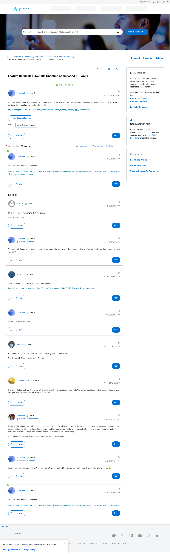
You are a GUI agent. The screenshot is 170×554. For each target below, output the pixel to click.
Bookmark (135, 58)
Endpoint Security (66, 57)
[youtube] (140, 535)
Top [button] (6, 526)
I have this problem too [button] (21, 118)
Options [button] (159, 58)
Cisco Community (13, 57)
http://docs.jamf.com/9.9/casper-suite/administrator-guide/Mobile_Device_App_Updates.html (49, 110)
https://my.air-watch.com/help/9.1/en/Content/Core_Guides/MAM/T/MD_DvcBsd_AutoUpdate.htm (51, 288)
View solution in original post (20, 174)
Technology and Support (34, 57)
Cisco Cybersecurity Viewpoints (144, 171)
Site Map (104, 543)
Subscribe (147, 58)
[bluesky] (157, 535)
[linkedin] (131, 535)
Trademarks (93, 543)
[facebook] (114, 535)
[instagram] (148, 535)
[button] (11, 135)
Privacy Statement (10, 550)
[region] (34, 547)
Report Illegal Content (119, 543)
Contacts (17, 534)
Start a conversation (136, 32)
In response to (26, 242)
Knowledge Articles (139, 160)
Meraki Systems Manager (26, 125)
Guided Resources (138, 165)
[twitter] (122, 535)
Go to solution (66, 85)
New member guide (138, 101)
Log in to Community (139, 107)
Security (52, 57)
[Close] (65, 543)
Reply (116, 135)
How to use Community (140, 98)
